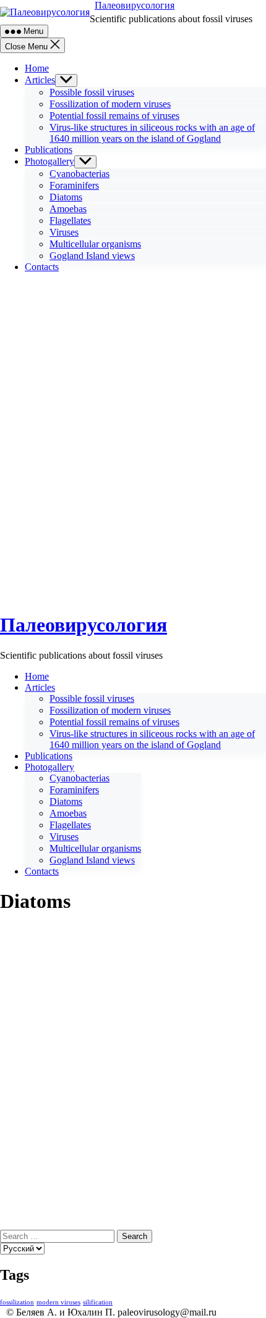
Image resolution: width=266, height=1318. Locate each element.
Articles (40, 80)
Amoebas (68, 209)
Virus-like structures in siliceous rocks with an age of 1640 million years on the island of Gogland (152, 133)
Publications (48, 149)
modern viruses (58, 1302)
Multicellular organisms (95, 244)
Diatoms (65, 197)
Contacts (42, 267)
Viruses (64, 232)
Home (37, 68)
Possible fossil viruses (91, 92)
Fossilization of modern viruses (110, 104)
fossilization (17, 1302)
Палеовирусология (134, 5)
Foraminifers (74, 185)
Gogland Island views (92, 255)
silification (98, 1302)
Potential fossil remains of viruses (114, 115)
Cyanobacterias (79, 173)
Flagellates (70, 220)
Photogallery (49, 161)
